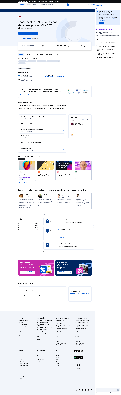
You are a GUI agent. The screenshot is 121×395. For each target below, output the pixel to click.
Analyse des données (23, 324)
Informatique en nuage (45, 8)
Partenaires (39, 354)
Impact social (21, 376)
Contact (57, 363)
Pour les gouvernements (23, 371)
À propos (21, 54)
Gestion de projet (22, 331)
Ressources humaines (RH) (24, 328)
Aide (57, 359)
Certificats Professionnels (24, 363)
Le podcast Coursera (41, 359)
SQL (19, 335)
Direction (20, 355)
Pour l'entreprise (22, 369)
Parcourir (23, 8)
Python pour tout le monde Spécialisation (61, 344)
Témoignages (49, 54)
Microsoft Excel (21, 330)
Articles (57, 365)
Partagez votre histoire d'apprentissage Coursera (80, 344)
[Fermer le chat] (119, 8)
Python (20, 333)
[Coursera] (22, 5)
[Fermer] (88, 11)
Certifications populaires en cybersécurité (80, 340)
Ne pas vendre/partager (60, 373)
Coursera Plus (21, 361)
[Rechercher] (68, 4)
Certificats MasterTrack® (23, 365)
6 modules (25, 44)
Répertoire (58, 367)
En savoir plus (35, 38)
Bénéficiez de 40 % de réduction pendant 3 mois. (70, 11)
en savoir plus (83, 298)
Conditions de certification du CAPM (82, 320)
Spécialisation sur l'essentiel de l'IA (63, 318)
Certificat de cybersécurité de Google (44, 320)
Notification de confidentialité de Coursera (73, 310)
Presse (57, 352)
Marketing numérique (23, 326)
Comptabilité (21, 318)
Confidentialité (59, 357)
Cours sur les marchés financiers (62, 335)
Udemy (20, 380)
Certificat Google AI (41, 318)
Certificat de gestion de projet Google (44, 327)
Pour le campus (21, 373)
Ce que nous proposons (23, 354)
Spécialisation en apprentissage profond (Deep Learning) (62, 329)
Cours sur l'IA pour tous (60, 323)
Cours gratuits (21, 378)
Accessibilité (58, 361)
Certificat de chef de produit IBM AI (44, 333)
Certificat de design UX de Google (43, 329)
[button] (35, 4)
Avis (57, 54)
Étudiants (39, 352)
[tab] (22, 159)
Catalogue (20, 359)
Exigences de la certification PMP (81, 338)
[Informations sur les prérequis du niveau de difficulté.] (68, 46)
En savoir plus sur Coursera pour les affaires (30, 94)
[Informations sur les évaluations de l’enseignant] (80, 119)
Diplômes (20, 367)
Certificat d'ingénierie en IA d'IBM (43, 331)
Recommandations (38, 54)
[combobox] (51, 4)
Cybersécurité (21, 322)
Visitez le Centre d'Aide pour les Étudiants (79, 293)
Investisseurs (58, 354)
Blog (38, 357)
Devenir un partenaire (23, 374)
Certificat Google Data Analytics (43, 322)
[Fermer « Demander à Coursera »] (88, 4)
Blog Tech (39, 361)
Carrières (20, 357)
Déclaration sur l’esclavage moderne (63, 371)
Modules (28, 54)
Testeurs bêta (40, 355)
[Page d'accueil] (19, 8)
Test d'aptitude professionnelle (81, 318)
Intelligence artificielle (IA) (23, 320)
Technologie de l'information (33, 8)
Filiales (57, 369)
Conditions (58, 355)
